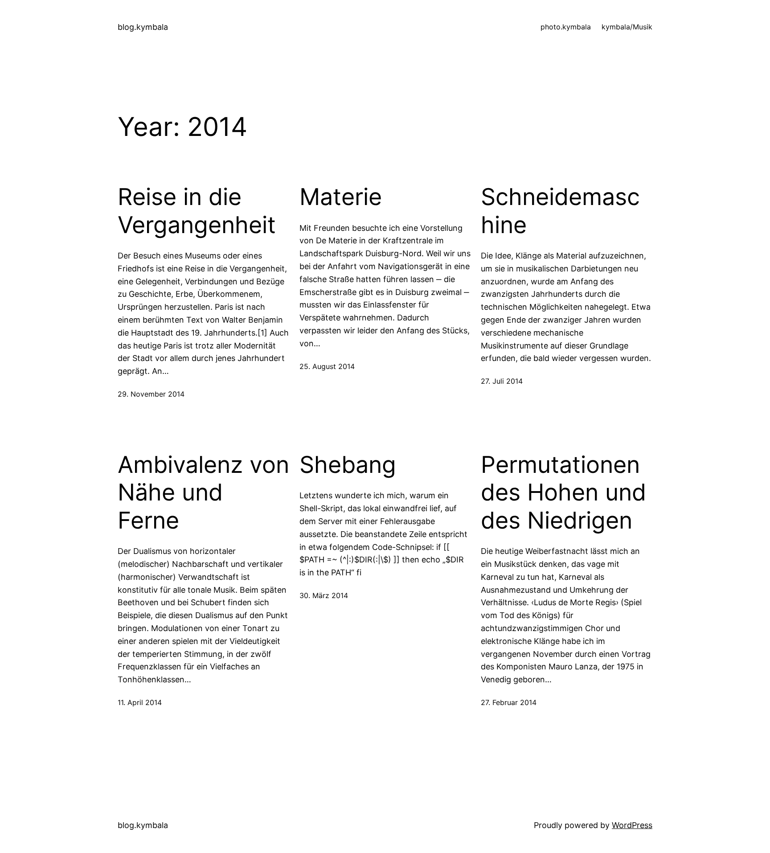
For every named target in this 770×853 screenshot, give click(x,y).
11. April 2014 (140, 702)
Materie (340, 197)
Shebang (347, 465)
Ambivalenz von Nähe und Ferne (203, 492)
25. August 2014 (327, 366)
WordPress (632, 825)
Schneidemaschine (560, 210)
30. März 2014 (323, 595)
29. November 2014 (151, 394)
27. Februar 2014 (509, 702)
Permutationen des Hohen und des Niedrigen (563, 492)
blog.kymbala (143, 27)
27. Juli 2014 (502, 381)
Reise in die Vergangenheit (197, 210)
